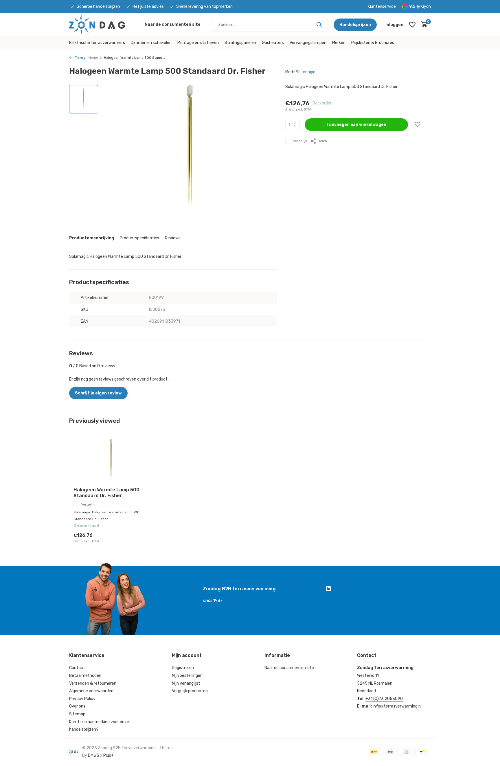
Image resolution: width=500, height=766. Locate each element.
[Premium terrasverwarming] (104, 24)
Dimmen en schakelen (151, 42)
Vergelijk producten (190, 690)
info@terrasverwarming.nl (397, 706)
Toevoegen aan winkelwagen (356, 124)
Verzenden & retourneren (92, 683)
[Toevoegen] (139, 538)
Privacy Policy (82, 698)
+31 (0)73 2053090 (384, 698)
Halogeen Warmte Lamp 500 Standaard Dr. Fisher (106, 493)
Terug (80, 58)
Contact (77, 667)
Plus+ (108, 755)
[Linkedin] (328, 589)
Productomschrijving (91, 238)
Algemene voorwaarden (91, 690)
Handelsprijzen (355, 24)
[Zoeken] (319, 24)
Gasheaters (273, 42)
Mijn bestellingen (187, 675)
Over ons (77, 706)
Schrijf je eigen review (98, 393)
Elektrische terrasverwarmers (97, 42)
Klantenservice (382, 6)
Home (93, 58)
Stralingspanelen (240, 42)
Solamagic (305, 71)
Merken (338, 42)
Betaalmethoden (85, 675)
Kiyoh (426, 6)
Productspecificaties (139, 238)
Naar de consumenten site (173, 24)
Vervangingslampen (308, 42)
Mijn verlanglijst (186, 683)
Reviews (173, 238)
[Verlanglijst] (412, 24)
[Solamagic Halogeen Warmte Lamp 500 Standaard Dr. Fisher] (111, 461)
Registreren (183, 667)
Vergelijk (300, 141)
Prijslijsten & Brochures (372, 42)
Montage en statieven (198, 42)
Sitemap (77, 714)
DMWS (93, 755)
